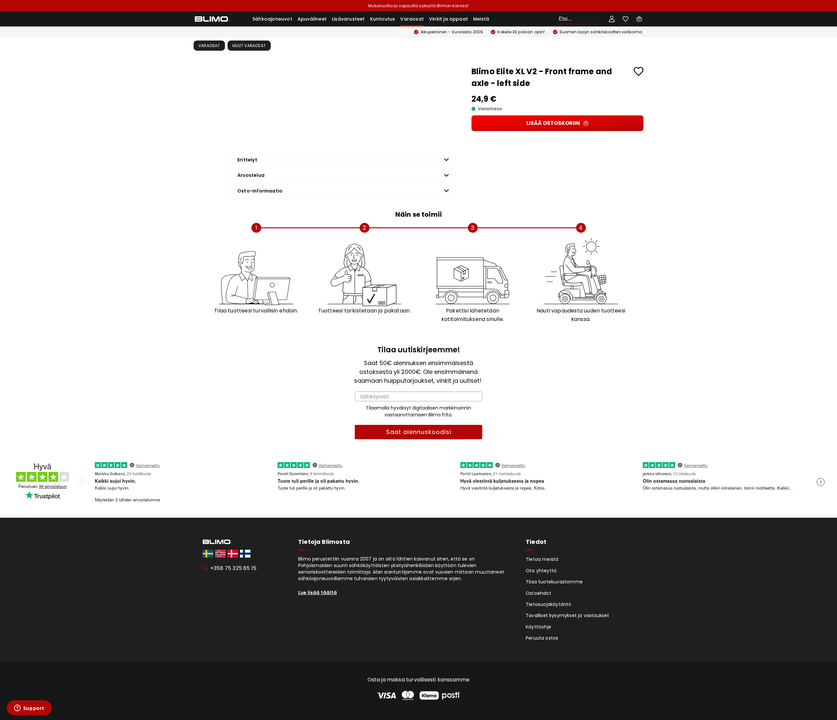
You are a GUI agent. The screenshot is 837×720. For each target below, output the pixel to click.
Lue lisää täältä (317, 592)
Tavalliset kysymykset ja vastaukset (567, 615)
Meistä (481, 19)
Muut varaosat (249, 45)
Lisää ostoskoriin (553, 123)
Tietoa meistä (542, 559)
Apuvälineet (312, 19)
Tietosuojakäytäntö (549, 604)
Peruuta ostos (542, 638)
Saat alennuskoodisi (418, 432)
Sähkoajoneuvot (272, 19)
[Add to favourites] (638, 71)
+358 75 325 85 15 (233, 568)
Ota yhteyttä (541, 570)
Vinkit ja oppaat (448, 19)
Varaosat (412, 19)
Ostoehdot (538, 593)
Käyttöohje (538, 627)
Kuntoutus (382, 19)
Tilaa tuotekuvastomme (554, 581)
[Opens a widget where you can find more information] (29, 708)
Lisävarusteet (348, 19)
